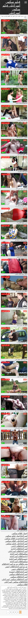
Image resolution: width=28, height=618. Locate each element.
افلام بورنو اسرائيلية (15, 565)
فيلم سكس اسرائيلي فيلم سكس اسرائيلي (11, 7)
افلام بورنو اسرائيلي (14, 564)
